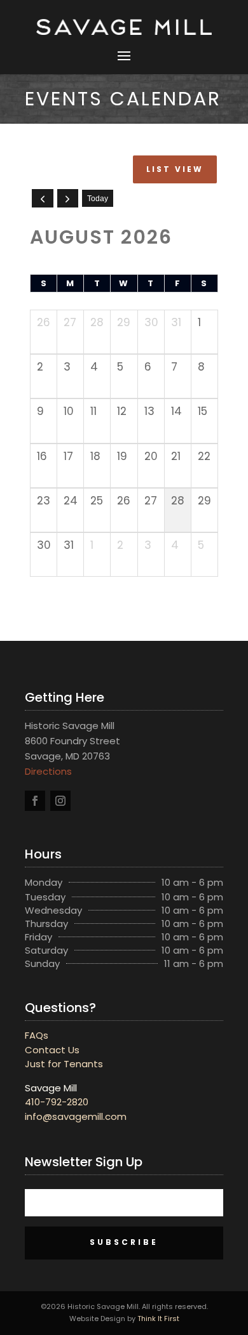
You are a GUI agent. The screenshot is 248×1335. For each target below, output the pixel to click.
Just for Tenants (64, 1063)
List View (174, 169)
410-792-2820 (56, 1101)
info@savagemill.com (76, 1116)
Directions (48, 771)
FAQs (36, 1035)
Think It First (158, 1318)
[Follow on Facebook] (35, 801)
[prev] (42, 198)
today (97, 198)
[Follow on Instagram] (60, 801)
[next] (68, 198)
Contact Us (52, 1049)
